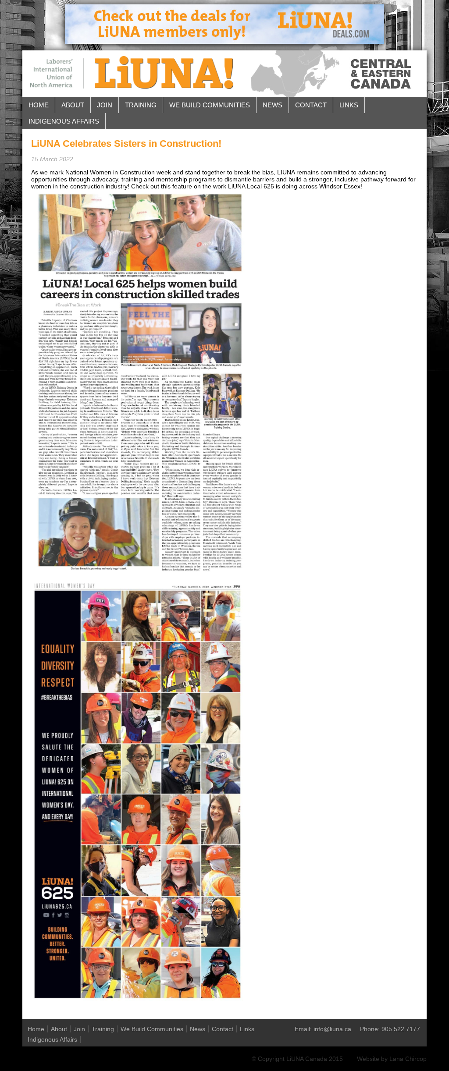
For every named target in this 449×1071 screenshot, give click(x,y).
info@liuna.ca (332, 1028)
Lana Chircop (408, 1058)
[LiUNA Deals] (224, 41)
